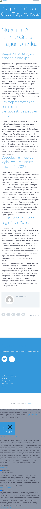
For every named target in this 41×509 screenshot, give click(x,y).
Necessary (6, 470)
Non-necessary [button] (5, 488)
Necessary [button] (4, 468)
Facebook (8, 314)
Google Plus (18, 314)
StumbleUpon (23, 314)
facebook (12, 359)
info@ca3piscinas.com (15, 386)
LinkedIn (13, 314)
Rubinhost (28, 404)
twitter (4, 359)
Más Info (34, 415)
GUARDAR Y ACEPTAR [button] (8, 508)
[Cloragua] (4, 1)
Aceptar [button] (28, 415)
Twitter (3, 314)
